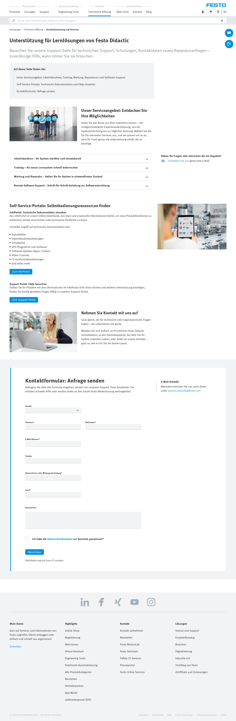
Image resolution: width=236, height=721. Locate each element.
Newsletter (126, 637)
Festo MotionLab (129, 644)
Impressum (143, 714)
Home (223, 714)
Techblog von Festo (186, 665)
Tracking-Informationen (207, 714)
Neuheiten (71, 679)
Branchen (180, 644)
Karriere (137, 12)
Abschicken (34, 552)
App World (71, 693)
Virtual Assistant (74, 651)
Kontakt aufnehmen (131, 630)
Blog (149, 12)
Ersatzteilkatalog (185, 637)
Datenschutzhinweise (60, 539)
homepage (15, 29)
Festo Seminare (129, 651)
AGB (169, 714)
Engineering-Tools (68, 12)
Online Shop (72, 630)
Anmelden (15, 646)
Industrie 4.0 (182, 658)
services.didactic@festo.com (184, 391)
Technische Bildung (33, 29)
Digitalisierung (183, 651)
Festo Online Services (132, 672)
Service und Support (187, 630)
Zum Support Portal (23, 300)
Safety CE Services (130, 658)
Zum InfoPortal (21, 271)
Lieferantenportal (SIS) (78, 700)
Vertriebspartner (74, 686)
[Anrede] (53, 410)
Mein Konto (71, 644)
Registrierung (72, 637)
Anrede (28, 406)
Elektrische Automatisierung (81, 665)
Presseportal (127, 665)
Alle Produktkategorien (78, 672)
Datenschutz (157, 714)
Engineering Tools (75, 658)
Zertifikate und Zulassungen (191, 672)
